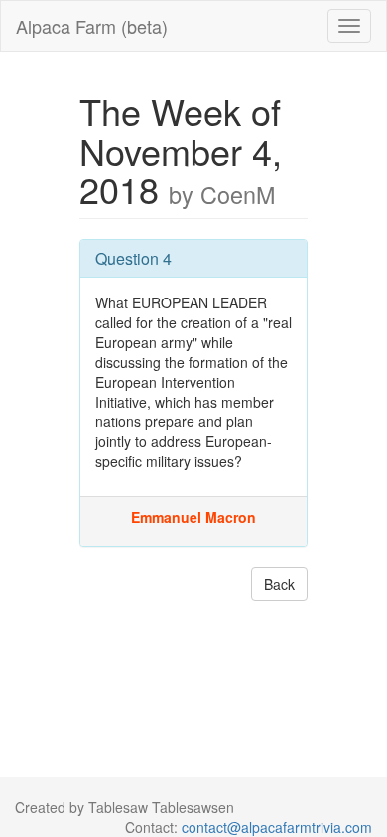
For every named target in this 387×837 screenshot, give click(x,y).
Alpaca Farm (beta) (92, 26)
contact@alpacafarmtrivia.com (277, 827)
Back (279, 584)
